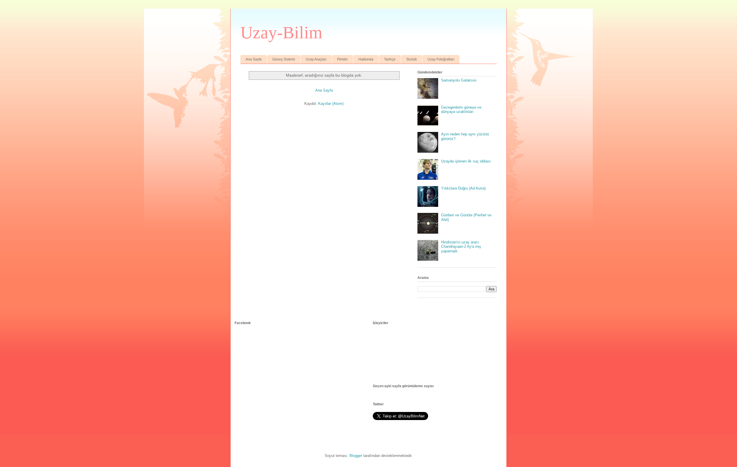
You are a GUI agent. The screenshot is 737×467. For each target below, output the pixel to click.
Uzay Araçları (316, 59)
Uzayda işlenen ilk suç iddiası (466, 161)
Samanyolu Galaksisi (458, 80)
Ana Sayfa (254, 59)
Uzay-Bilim (281, 32)
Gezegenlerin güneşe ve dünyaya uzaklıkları (461, 109)
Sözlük (411, 59)
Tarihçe (390, 59)
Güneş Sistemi (283, 59)
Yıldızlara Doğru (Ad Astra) (463, 188)
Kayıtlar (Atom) (330, 103)
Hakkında (365, 59)
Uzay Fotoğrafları (441, 59)
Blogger (355, 455)
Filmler (342, 59)
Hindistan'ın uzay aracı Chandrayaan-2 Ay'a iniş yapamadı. (461, 246)
